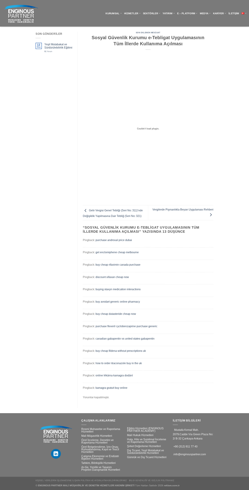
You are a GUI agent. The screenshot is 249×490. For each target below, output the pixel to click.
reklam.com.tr (172, 485)
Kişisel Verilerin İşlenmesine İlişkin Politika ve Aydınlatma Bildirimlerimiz (81, 480)
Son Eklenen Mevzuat (148, 33)
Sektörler (150, 13)
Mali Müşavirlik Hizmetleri (96, 435)
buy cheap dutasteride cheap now (116, 313)
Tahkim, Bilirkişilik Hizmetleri (98, 463)
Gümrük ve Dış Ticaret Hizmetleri (147, 457)
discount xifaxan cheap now (112, 277)
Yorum (48, 51)
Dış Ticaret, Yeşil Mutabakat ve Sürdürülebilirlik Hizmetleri (145, 451)
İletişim (234, 13)
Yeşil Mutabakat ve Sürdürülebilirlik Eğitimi (58, 46)
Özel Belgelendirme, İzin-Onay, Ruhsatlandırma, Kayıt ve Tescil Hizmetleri (100, 449)
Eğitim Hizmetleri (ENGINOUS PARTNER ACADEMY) (145, 429)
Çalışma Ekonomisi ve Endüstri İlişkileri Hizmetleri (100, 457)
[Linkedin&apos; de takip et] (56, 454)
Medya (204, 13)
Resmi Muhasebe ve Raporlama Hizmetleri (100, 430)
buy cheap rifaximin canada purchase (118, 264)
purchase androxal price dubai (114, 240)
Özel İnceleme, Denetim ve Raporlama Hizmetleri (97, 441)
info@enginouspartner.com (189, 454)
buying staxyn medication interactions (118, 289)
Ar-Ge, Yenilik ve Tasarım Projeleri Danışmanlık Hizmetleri (100, 468)
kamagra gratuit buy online (111, 387)
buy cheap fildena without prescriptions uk (121, 350)
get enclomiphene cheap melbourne (117, 252)
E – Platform (186, 13)
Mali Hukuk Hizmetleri (140, 435)
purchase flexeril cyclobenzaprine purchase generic (126, 326)
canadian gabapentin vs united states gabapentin (125, 338)
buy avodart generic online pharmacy (118, 301)
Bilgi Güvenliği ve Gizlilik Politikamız (151, 480)
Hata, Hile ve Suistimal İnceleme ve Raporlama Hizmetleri (146, 440)
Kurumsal (112, 13)
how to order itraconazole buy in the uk (119, 363)
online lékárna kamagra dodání (114, 375)
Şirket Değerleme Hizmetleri (144, 446)
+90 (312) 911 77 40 (185, 446)
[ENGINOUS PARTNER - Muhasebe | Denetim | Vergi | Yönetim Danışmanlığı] (41, 13)
